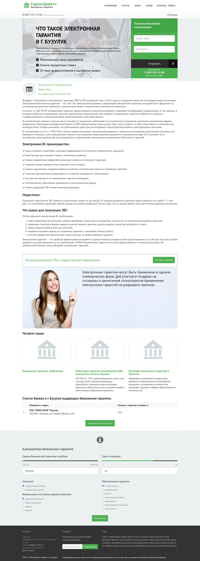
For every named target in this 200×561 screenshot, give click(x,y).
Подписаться (90, 546)
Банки (149, 6)
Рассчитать (100, 518)
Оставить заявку (163, 260)
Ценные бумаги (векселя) (114, 497)
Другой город (28, 550)
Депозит (108, 494)
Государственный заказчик (35, 486)
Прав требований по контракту (116, 505)
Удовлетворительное (33, 503)
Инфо (137, 6)
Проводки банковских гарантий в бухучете (149, 372)
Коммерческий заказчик (34, 490)
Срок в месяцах (111, 456)
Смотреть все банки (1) (100, 423)
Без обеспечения (111, 486)
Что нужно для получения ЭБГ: (54, 93)
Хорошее (28, 510)
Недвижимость (110, 501)
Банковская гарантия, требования (42, 371)
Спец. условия (110, 509)
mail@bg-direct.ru (35, 545)
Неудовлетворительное (34, 499)
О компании (110, 6)
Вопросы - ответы (166, 6)
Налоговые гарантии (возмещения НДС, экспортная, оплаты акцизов (99, 372)
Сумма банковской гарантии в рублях (45, 456)
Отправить (154, 63)
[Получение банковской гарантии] (40, 5)
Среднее (28, 506)
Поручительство (111, 490)
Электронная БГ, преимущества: (55, 84)
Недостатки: (44, 89)
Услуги (125, 6)
